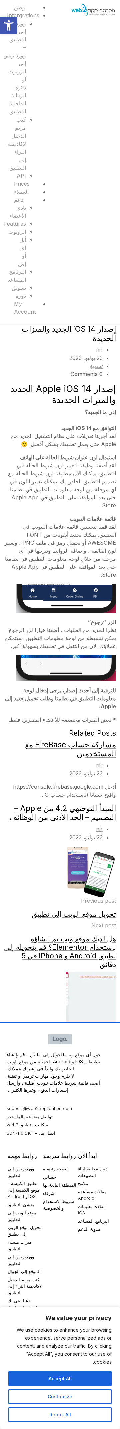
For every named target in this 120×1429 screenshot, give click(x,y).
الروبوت (17, 231)
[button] (8, 25)
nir (99, 349)
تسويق (19, 287)
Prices (22, 183)
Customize (60, 1396)
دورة (21, 295)
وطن (19, 7)
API (21, 175)
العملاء (21, 191)
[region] (60, 1368)
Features (15, 223)
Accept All (60, 1378)
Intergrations (23, 15)
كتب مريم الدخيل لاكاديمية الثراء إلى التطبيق (16, 143)
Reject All (60, 1414)
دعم (18, 199)
